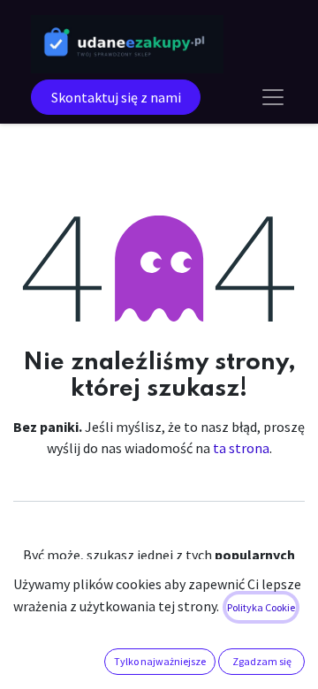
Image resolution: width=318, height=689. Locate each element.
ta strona (241, 448)
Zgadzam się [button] (262, 661)
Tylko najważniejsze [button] (160, 661)
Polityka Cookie (261, 607)
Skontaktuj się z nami (116, 97)
